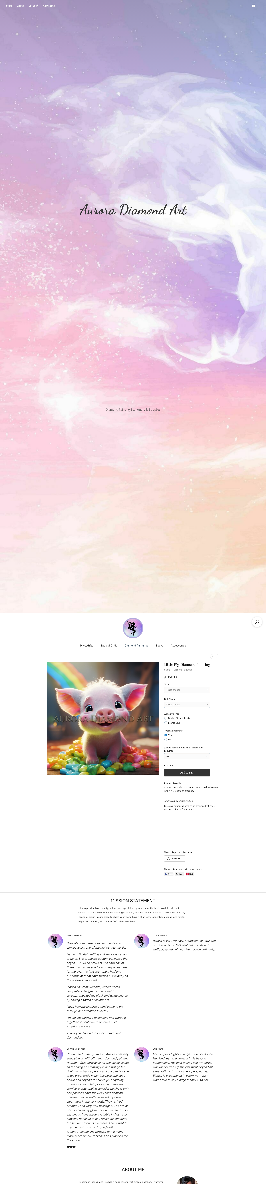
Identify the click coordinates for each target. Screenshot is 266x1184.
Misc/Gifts (86, 645)
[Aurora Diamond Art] (133, 628)
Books (159, 645)
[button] (174, 858)
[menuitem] (212, 656)
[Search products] (257, 622)
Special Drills (109, 645)
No (169, 739)
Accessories (178, 645)
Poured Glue (174, 722)
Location (33, 5)
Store (9, 5)
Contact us (49, 5)
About (20, 5)
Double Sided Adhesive (179, 718)
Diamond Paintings (136, 645)
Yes (170, 735)
